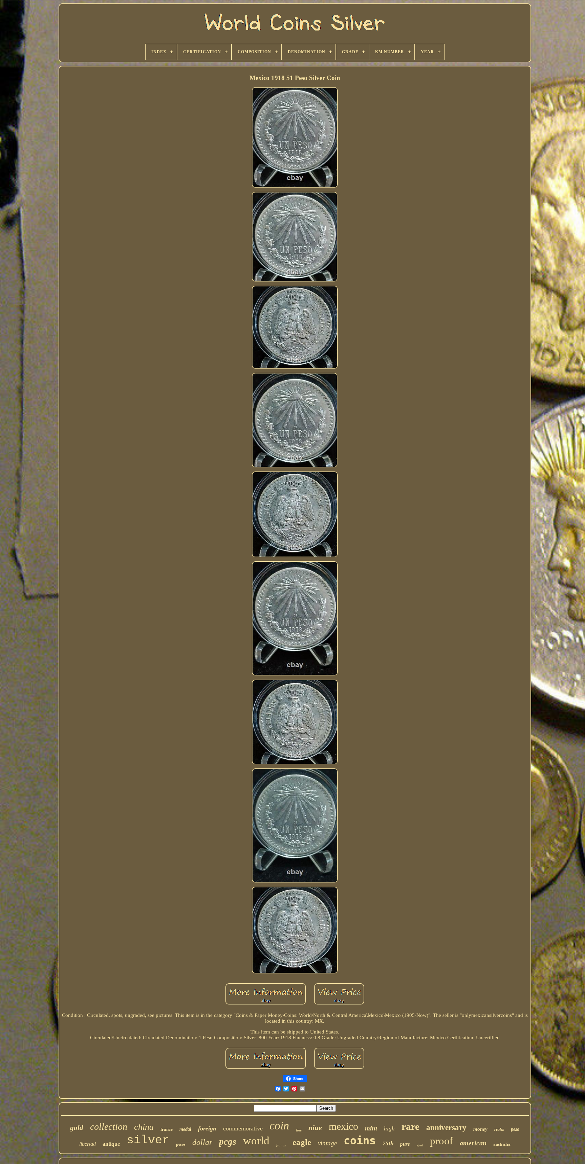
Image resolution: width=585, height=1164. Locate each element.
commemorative (243, 1128)
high (389, 1128)
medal (185, 1129)
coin (279, 1125)
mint (371, 1128)
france (166, 1129)
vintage (327, 1143)
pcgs (227, 1142)
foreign (207, 1128)
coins (360, 1140)
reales (499, 1129)
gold (76, 1128)
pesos (181, 1144)
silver (148, 1140)
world (256, 1141)
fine (299, 1130)
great (420, 1145)
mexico (343, 1126)
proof (441, 1141)
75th (388, 1143)
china (144, 1127)
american (473, 1143)
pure (405, 1144)
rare (410, 1126)
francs (281, 1145)
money (480, 1129)
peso (515, 1129)
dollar (202, 1142)
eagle (301, 1142)
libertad (87, 1144)
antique (111, 1144)
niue (315, 1127)
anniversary (446, 1127)
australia (502, 1144)
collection (108, 1126)
